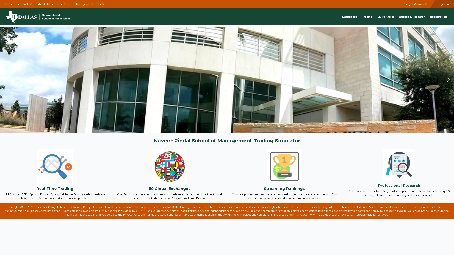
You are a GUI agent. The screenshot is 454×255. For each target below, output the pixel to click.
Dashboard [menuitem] (349, 16)
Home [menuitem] (9, 4)
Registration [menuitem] (438, 16)
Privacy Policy (81, 207)
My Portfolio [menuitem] (385, 16)
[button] (5, 80)
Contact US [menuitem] (25, 4)
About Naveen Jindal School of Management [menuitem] (65, 4)
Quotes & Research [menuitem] (412, 16)
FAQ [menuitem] (101, 4)
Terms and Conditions (106, 207)
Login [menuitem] (442, 4)
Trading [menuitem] (367, 16)
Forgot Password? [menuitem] (416, 4)
